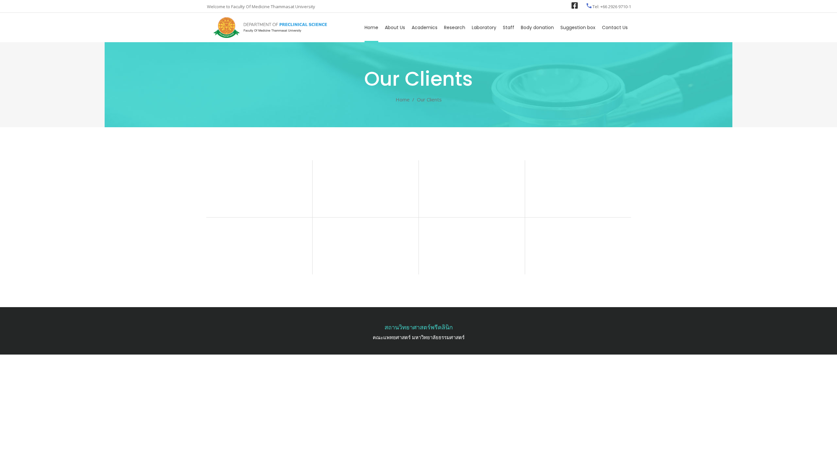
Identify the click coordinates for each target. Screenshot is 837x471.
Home (403, 99)
